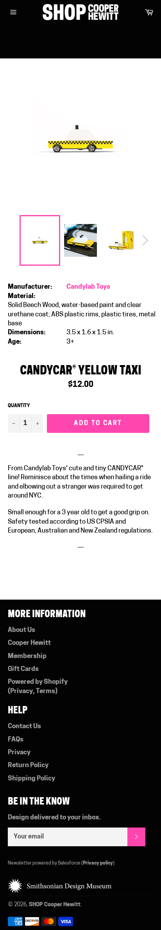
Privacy (21, 691)
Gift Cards (23, 669)
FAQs (15, 739)
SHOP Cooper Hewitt (54, 904)
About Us (21, 630)
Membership (27, 656)
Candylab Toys (88, 287)
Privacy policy (98, 863)
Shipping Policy (31, 778)
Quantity (19, 406)
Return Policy (28, 765)
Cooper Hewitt (29, 643)
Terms (45, 691)
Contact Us (24, 726)
